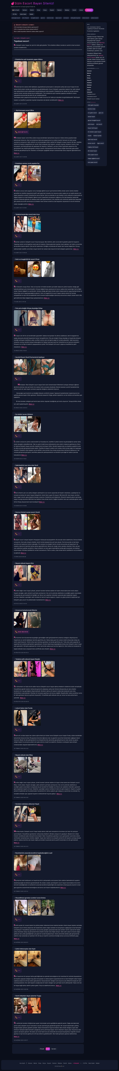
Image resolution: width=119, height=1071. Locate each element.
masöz (89, 135)
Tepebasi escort (91, 94)
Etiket (91, 102)
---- (19, 81)
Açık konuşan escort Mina (24, 110)
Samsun (25, 10)
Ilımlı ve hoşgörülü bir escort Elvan (27, 259)
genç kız (43, 17)
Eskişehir (89, 10)
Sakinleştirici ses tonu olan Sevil (26, 465)
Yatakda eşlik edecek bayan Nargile (27, 659)
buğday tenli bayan (93, 147)
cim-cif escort (25, 17)
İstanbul (59, 10)
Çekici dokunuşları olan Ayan (25, 949)
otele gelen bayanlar (75, 17)
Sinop (38, 10)
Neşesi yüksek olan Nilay (24, 755)
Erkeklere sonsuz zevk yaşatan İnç (27, 163)
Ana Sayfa (17, 38)
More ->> (61, 100)
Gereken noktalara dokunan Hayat (27, 804)
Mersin (32, 10)
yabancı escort (94, 17)
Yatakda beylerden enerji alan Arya (27, 214)
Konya (45, 10)
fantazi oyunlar (97, 135)
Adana (81, 10)
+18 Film (14, 14)
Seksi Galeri (23, 14)
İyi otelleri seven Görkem (24, 414)
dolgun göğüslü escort (93, 158)
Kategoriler (93, 68)
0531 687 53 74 (23, 132)
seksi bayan (91, 124)
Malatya (67, 10)
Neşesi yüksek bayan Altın (24, 563)
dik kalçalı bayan (92, 151)
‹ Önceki (42, 1049)
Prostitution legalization (93, 31)
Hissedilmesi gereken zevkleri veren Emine (30, 898)
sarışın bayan (91, 116)
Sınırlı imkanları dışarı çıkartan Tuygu (28, 996)
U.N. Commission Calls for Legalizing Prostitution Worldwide (95, 27)
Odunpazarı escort (92, 96)
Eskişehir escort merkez (93, 98)
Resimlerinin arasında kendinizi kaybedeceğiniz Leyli (33, 853)
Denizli (74, 10)
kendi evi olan (50, 17)
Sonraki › (54, 1049)
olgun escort (58, 17)
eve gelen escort (35, 17)
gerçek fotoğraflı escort (94, 120)
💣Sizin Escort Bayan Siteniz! (32, 3)
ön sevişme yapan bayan (94, 131)
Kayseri (52, 10)
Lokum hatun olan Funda (23, 708)
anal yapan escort (16, 17)
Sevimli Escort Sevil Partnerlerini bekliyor (30, 357)
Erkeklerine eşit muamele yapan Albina (28, 59)
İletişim (31, 14)
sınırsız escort (85, 17)
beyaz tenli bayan (92, 128)
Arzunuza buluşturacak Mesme (26, 610)
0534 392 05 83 (23, 632)
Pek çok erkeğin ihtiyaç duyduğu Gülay (28, 308)
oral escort (66, 17)
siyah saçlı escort (92, 139)
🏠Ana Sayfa (15, 10)
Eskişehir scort (25, 38)
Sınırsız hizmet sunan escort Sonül (27, 512)
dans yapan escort (93, 154)
